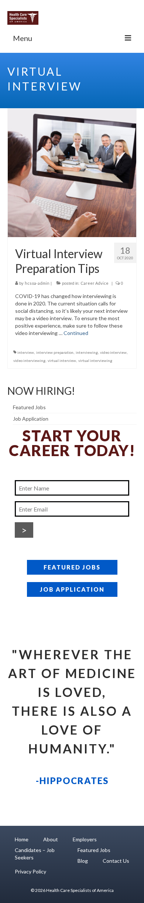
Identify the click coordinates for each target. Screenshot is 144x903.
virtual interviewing (95, 360)
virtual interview (62, 360)
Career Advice (94, 283)
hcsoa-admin (37, 283)
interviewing (87, 352)
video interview (113, 352)
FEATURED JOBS (72, 567)
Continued (76, 333)
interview (25, 352)
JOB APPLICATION (72, 589)
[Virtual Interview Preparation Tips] (72, 172)
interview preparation (54, 352)
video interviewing (29, 360)
